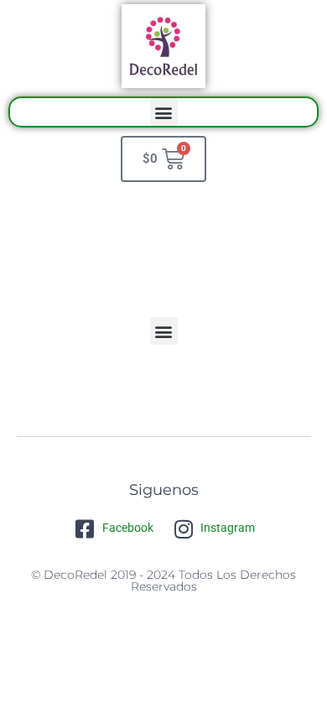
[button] (164, 112)
